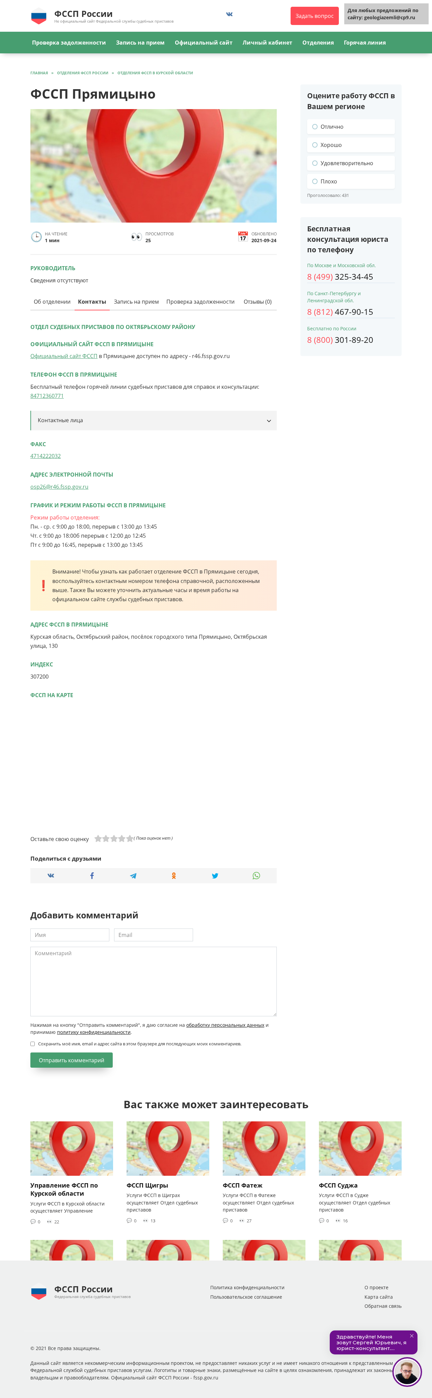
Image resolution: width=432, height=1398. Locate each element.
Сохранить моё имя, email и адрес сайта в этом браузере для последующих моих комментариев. (139, 1044)
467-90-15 (340, 311)
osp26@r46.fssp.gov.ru (59, 486)
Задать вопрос (315, 16)
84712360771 (47, 396)
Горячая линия (365, 42)
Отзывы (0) (258, 301)
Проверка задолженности (69, 42)
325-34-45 (340, 276)
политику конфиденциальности (94, 1032)
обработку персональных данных (225, 1025)
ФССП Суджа (338, 1185)
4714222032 (45, 456)
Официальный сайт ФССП (64, 356)
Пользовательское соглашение (246, 1297)
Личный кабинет (267, 42)
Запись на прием (140, 42)
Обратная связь (383, 1306)
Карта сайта (378, 1297)
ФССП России (83, 13)
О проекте (376, 1287)
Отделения (318, 42)
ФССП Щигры (147, 1185)
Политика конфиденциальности (247, 1287)
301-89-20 (340, 339)
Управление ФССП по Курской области (64, 1189)
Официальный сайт (204, 42)
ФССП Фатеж (243, 1185)
